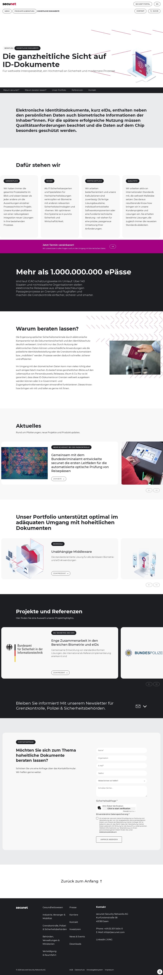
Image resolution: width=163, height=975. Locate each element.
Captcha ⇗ (129, 811)
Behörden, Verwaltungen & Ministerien (51, 940)
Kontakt (140, 11)
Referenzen (77, 90)
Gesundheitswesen (53, 907)
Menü (7, 11)
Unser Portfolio (59, 90)
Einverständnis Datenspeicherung (112, 814)
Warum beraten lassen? (35, 90)
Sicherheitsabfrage (106, 801)
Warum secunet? (11, 90)
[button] (149, 490)
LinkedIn (100, 939)
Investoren (75, 929)
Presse (73, 907)
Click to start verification (118, 808)
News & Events (77, 936)
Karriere (73, 914)
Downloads (75, 944)
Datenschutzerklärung (108, 832)
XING (109, 939)
